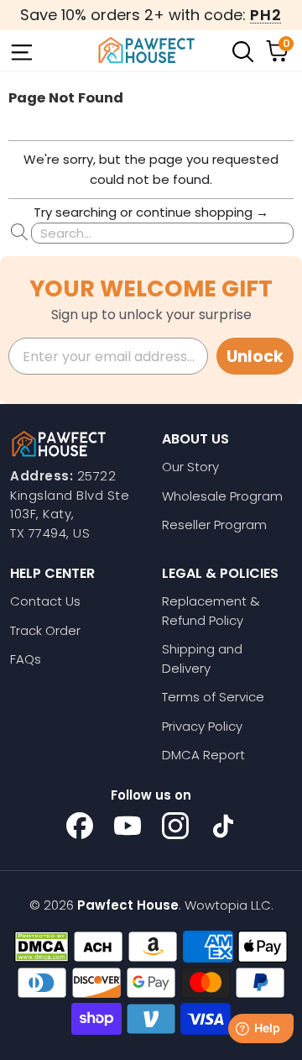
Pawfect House (128, 905)
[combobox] (162, 233)
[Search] (242, 50)
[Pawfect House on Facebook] (79, 825)
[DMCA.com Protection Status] (41, 947)
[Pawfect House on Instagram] (175, 825)
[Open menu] (20, 50)
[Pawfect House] (146, 50)
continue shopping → (202, 212)
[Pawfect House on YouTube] (127, 825)
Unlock (255, 356)
